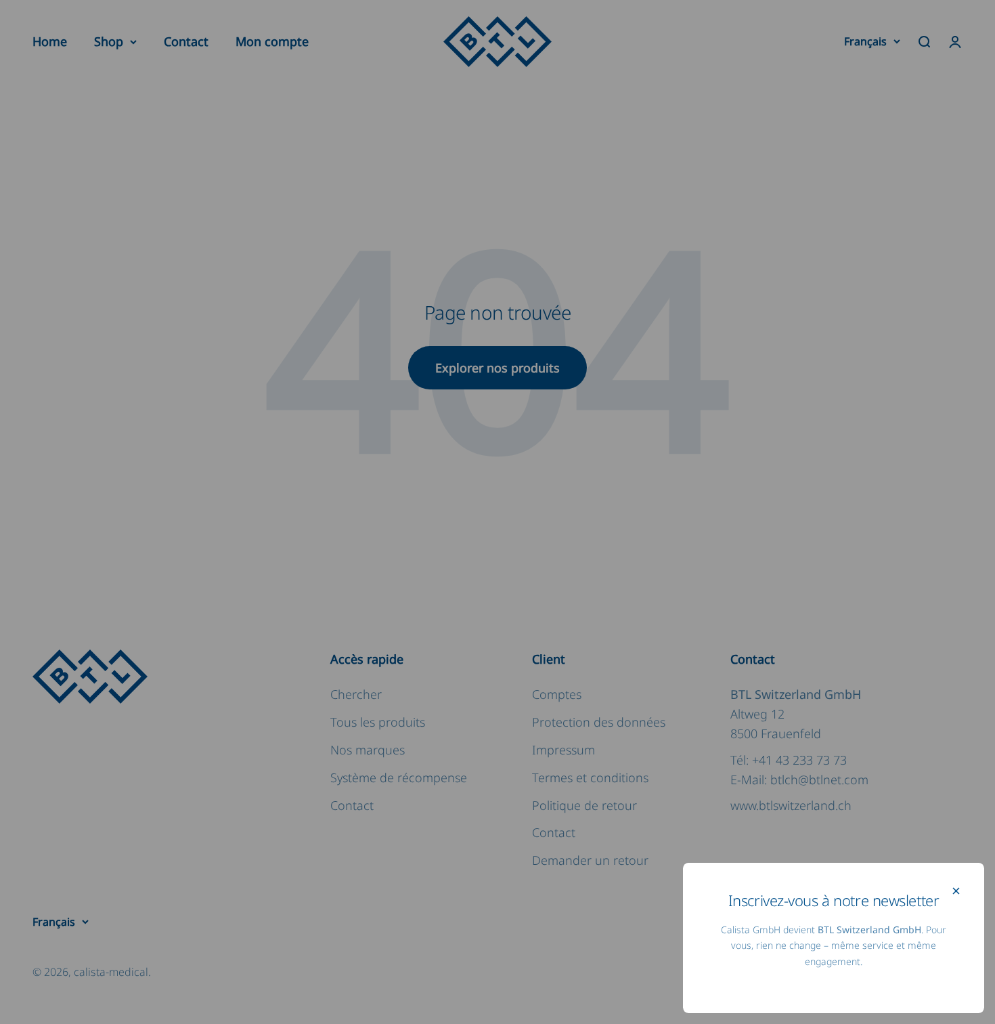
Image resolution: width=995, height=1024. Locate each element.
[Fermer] (956, 890)
